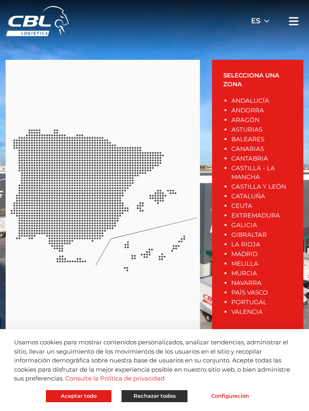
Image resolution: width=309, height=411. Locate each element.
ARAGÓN (245, 120)
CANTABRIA (249, 158)
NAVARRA (246, 283)
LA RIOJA (245, 244)
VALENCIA (247, 311)
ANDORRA (247, 110)
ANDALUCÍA (250, 100)
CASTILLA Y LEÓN (258, 186)
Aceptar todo (79, 396)
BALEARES (247, 139)
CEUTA (241, 206)
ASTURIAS (246, 129)
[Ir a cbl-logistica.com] (37, 20)
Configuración (230, 396)
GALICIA (244, 225)
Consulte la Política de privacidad (115, 378)
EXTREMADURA (255, 215)
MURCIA (244, 273)
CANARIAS (247, 149)
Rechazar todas (155, 396)
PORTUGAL (249, 302)
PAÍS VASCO (249, 292)
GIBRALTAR (249, 234)
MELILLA (244, 263)
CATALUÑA (248, 196)
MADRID (244, 254)
